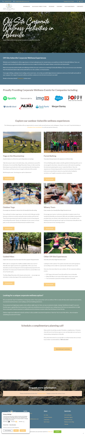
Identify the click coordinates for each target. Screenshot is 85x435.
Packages (51, 6)
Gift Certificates (68, 415)
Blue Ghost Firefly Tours (39, 6)
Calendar (65, 1)
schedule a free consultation (34, 127)
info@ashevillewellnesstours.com (22, 1)
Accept (57, 431)
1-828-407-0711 (7, 1)
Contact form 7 (42, 393)
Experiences (26, 6)
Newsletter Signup (68, 417)
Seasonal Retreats (68, 419)
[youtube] (79, 1)
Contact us (20, 78)
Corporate (80, 6)
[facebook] (77, 1)
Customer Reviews (48, 417)
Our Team (46, 415)
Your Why (59, 6)
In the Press (46, 419)
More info (50, 431)
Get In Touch (71, 1)
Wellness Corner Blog (69, 421)
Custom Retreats (69, 6)
